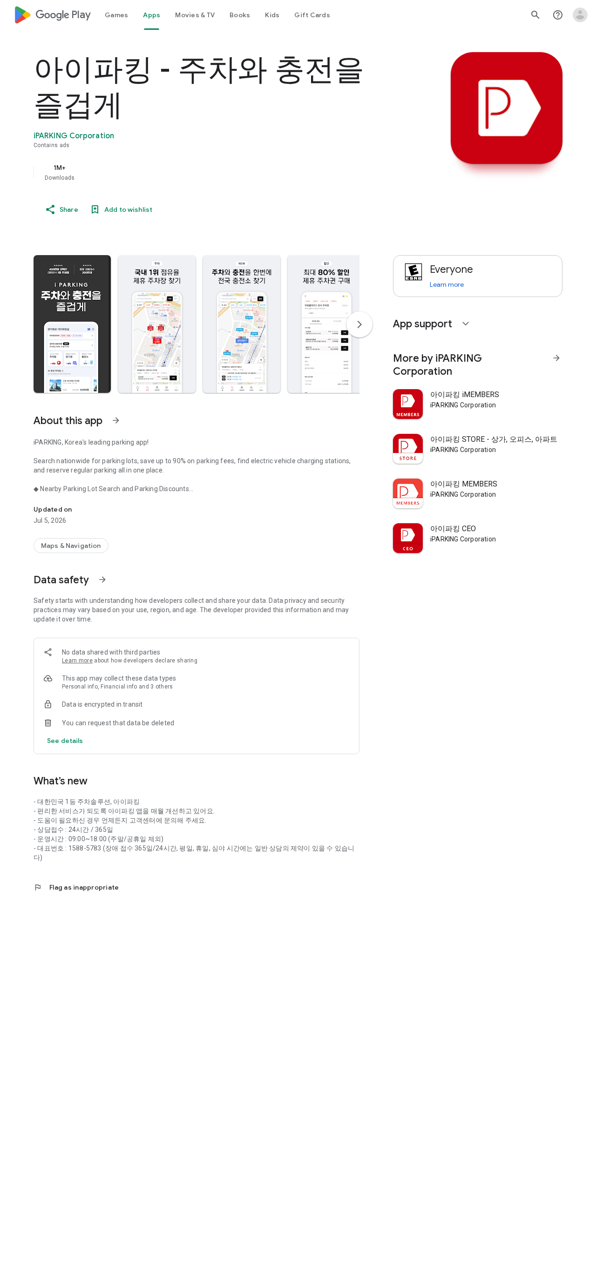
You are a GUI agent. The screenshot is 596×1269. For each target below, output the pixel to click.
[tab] (116, 15)
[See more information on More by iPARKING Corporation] (556, 358)
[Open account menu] (580, 15)
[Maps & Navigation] (71, 546)
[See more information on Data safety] (102, 579)
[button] (72, 324)
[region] (220, 172)
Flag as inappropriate (76, 887)
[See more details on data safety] (65, 740)
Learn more (77, 660)
